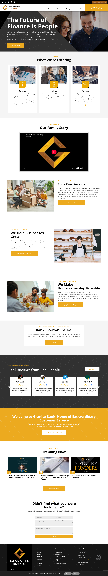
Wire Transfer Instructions (84, 560)
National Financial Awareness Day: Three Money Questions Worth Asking (55, 477)
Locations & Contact (79, 2)
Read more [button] (20, 394)
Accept (67, 573)
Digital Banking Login (96, 8)
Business (60, 9)
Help (88, 2)
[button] (2, 2)
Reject (75, 573)
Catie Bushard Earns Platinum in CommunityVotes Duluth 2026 (22, 476)
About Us (78, 9)
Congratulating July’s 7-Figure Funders (84, 476)
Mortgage (69, 9)
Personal (51, 9)
